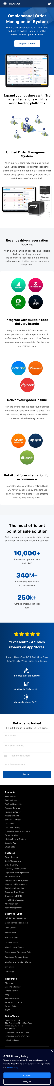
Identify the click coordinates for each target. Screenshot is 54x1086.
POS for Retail (11, 800)
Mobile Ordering (12, 816)
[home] (10, 3)
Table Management (13, 908)
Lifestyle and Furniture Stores (18, 962)
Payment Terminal (12, 808)
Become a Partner (12, 987)
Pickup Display (11, 835)
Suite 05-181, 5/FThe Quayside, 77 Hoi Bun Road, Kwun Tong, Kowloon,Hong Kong (19, 1024)
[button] (50, 3)
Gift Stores (9, 967)
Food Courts (10, 928)
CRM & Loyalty (11, 865)
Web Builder (10, 847)
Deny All (27, 1082)
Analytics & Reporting (14, 888)
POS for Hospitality (13, 804)
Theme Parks (10, 933)
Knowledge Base (12, 998)
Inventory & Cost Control (15, 869)
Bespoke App (10, 843)
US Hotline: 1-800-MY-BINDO (18, 1032)
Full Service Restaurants (15, 918)
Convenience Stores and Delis (18, 952)
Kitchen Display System (15, 839)
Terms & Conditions (13, 1002)
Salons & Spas (11, 937)
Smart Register (11, 857)
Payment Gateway (13, 812)
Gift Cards (9, 823)
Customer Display (12, 827)
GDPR (7, 1010)
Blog (7, 995)
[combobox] (6, 756)
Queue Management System (17, 831)
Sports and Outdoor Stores (16, 957)
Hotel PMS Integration (14, 900)
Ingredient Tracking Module (17, 873)
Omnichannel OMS (13, 896)
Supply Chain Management (17, 880)
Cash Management (13, 861)
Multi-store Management (16, 884)
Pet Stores (9, 972)
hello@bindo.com (12, 1040)
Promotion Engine (12, 876)
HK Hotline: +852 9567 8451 (18, 1036)
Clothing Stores (12, 942)
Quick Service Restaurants (16, 923)
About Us (9, 983)
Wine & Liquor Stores (14, 947)
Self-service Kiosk (13, 820)
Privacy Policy (11, 1006)
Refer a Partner (11, 991)
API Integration (11, 904)
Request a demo (27, 43)
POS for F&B (10, 796)
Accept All (27, 1075)
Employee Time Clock (14, 892)
